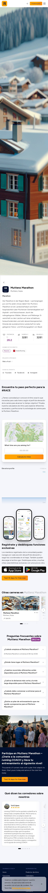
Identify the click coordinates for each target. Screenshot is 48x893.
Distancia (10, 334)
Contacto (29, 891)
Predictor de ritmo (32, 872)
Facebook (20, 373)
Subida (24, 334)
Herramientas (31, 868)
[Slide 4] (27, 623)
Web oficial (6, 361)
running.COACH (9, 868)
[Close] (41, 884)
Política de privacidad (21, 888)
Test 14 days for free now (15, 578)
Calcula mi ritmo (24, 457)
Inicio (4, 872)
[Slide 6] (29, 848)
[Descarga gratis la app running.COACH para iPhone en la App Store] (12, 569)
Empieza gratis (36, 3)
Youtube (8, 373)
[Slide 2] (22, 848)
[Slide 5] (27, 848)
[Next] (43, 610)
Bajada (39, 334)
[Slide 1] (21, 623)
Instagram (33, 373)
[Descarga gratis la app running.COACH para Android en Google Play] (35, 569)
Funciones (6, 876)
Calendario (30, 876)
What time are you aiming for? (17, 445)
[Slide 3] (25, 623)
